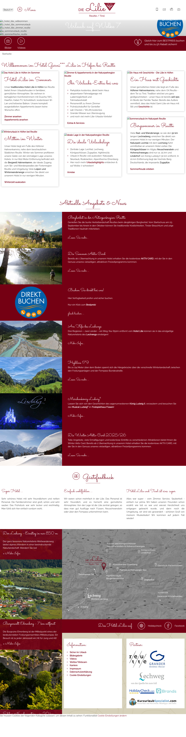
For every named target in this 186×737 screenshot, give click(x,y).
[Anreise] (172, 10)
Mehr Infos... (76, 343)
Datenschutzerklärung (81, 672)
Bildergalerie (76, 655)
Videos (73, 658)
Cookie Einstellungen (80, 675)
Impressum (75, 668)
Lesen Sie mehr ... (78, 270)
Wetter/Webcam (78, 662)
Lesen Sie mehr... (78, 237)
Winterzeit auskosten (15, 182)
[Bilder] (179, 10)
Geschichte (144, 106)
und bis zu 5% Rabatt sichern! (160, 44)
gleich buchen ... (76, 313)
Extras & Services (75, 123)
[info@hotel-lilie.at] (165, 10)
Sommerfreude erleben (142, 169)
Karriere (74, 665)
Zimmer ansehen (13, 116)
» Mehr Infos (11, 553)
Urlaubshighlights (95, 162)
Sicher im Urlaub (78, 652)
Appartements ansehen (16, 119)
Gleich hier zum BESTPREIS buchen (164, 40)
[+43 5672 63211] (157, 10)
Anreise (71, 172)
